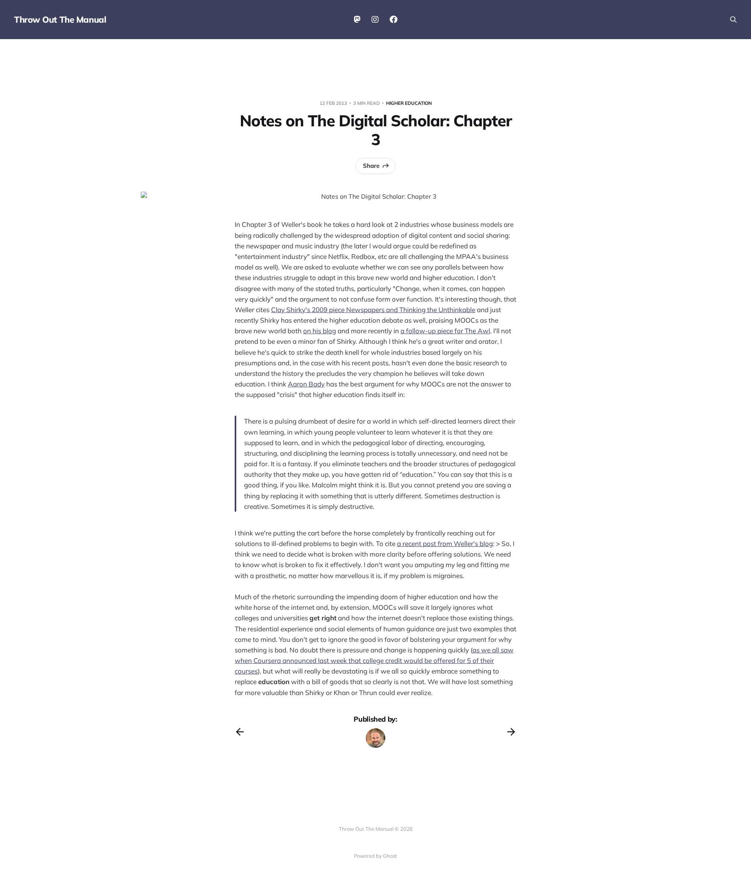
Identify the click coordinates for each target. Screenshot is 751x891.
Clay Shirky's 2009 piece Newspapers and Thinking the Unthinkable (373, 309)
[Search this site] (733, 19)
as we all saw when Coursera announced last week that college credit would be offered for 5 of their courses (374, 660)
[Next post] (511, 732)
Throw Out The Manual (60, 19)
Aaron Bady (306, 384)
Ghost (390, 856)
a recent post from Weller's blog (445, 543)
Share (371, 165)
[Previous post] (240, 732)
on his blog (319, 331)
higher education (409, 103)
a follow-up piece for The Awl (445, 331)
